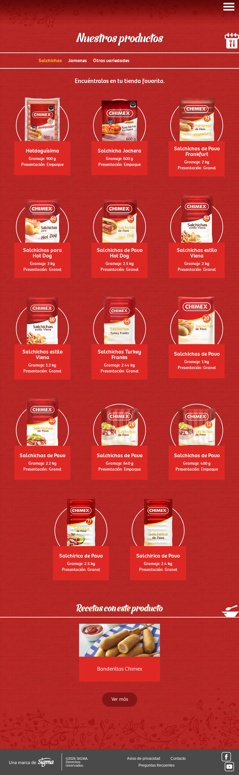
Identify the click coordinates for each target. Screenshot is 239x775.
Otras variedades (111, 60)
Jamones (77, 60)
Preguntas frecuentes (156, 765)
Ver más (119, 699)
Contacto (178, 758)
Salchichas (50, 60)
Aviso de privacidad (143, 758)
